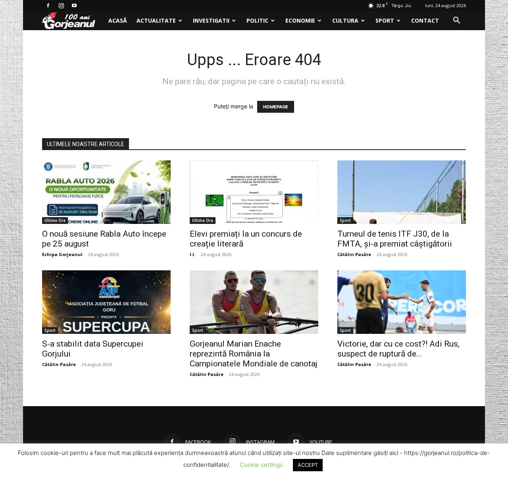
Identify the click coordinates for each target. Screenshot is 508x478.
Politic (257, 20)
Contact (425, 20)
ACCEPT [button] (308, 465)
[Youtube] (74, 5)
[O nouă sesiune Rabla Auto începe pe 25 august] (106, 192)
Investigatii (211, 20)
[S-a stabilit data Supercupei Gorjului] (106, 302)
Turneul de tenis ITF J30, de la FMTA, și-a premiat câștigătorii (394, 239)
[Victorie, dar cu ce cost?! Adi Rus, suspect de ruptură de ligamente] (401, 302)
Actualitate (156, 20)
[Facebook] (48, 5)
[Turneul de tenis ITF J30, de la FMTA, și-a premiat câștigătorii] (401, 192)
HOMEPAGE (275, 107)
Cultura (345, 20)
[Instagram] (61, 5)
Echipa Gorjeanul (62, 254)
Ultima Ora (54, 220)
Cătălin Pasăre (354, 254)
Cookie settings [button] (261, 464)
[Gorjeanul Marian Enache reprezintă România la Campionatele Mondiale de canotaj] (254, 302)
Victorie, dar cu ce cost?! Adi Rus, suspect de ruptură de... (398, 348)
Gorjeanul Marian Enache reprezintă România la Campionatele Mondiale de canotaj (254, 353)
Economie (300, 20)
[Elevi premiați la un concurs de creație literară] (254, 192)
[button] (456, 21)
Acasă (117, 20)
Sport (384, 20)
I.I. (192, 254)
